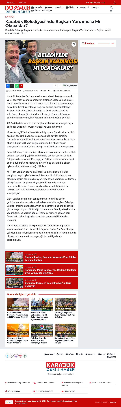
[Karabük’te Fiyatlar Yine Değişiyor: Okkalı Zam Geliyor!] (65, 330)
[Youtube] (20, 356)
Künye (23, 2)
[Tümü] (112, 43)
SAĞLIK (60, 7)
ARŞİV (96, 7)
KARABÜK (38, 7)
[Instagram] (16, 356)
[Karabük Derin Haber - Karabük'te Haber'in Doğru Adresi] (17, 9)
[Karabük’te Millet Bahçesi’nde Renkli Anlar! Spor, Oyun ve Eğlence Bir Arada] (42, 304)
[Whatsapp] (25, 356)
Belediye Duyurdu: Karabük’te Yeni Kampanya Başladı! (39, 340)
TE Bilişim (112, 402)
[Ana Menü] (111, 10)
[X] (12, 356)
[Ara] (111, 7)
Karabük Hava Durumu (45, 383)
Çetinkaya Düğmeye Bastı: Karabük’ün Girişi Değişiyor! (65, 314)
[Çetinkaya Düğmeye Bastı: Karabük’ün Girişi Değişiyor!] (65, 304)
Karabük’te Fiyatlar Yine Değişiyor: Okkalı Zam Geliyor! (65, 340)
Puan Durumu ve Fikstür (101, 383)
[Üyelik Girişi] (114, 2)
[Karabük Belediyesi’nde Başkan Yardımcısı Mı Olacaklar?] (41, 61)
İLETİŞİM (48, 10)
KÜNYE (36, 10)
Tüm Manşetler (14, 391)
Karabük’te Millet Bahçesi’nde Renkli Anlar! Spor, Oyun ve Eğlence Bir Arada (39, 316)
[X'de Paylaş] (12, 86)
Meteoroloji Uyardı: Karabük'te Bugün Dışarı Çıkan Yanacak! (17, 340)
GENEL (50, 7)
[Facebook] (7, 356)
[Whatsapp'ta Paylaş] (17, 86)
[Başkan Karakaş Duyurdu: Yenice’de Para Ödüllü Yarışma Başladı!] (18, 304)
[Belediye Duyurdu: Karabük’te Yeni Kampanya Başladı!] (42, 330)
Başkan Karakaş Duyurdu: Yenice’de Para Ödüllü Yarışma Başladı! (17, 314)
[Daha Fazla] (21, 86)
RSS (10, 402)
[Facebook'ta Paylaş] (8, 86)
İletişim (12, 2)
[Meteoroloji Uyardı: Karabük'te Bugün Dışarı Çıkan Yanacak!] (18, 330)
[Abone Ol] (70, 85)
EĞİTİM (71, 7)
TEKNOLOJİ (83, 7)
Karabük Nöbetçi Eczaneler (19, 383)
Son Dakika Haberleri (44, 391)
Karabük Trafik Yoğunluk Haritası (73, 384)
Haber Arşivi (69, 391)
